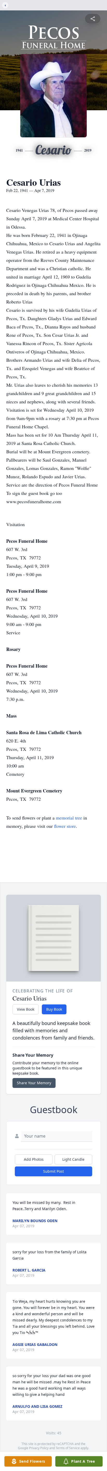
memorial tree (69, 818)
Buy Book (54, 1009)
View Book (25, 1009)
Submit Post (53, 1171)
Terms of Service (68, 1448)
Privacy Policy (39, 1448)
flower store (65, 826)
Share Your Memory (34, 1082)
